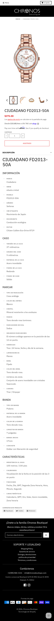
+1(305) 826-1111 (15, 573)
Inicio (18, 19)
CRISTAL (10, 309)
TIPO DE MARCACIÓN (15, 293)
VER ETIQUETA (12, 211)
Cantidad (8, 132)
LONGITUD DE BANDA (15, 429)
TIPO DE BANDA (13, 405)
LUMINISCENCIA (13, 353)
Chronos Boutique (30, 609)
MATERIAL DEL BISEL (15, 377)
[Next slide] (47, 100)
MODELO (10, 195)
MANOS (9, 317)
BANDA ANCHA (12, 438)
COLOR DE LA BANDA (15, 421)
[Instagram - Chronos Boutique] (29, 585)
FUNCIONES (11, 482)
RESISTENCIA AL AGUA (15, 462)
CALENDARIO (12, 470)
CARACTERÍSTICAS (14, 494)
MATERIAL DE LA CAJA (15, 260)
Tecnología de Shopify (27, 612)
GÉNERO (10, 203)
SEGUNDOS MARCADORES (16, 333)
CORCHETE (11, 446)
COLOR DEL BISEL (13, 369)
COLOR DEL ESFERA (14, 301)
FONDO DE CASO (13, 276)
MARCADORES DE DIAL (15, 325)
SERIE (9, 187)
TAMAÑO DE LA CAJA (15, 244)
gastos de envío (14, 119)
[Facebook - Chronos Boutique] (24, 585)
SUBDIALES (11, 345)
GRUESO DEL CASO (14, 252)
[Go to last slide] (7, 100)
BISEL (9, 361)
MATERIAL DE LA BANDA (16, 413)
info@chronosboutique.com (35, 573)
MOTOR (9, 227)
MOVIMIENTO (12, 219)
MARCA (9, 179)
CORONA (10, 389)
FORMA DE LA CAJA (14, 268)
